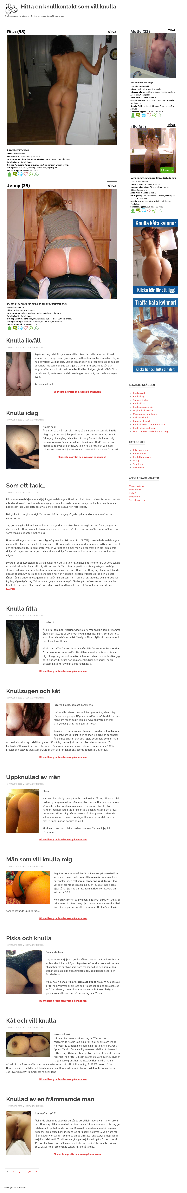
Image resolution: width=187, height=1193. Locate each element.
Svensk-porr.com (137, 499)
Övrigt (136, 460)
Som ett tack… (25, 485)
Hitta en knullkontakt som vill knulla (68, 6)
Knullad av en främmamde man (50, 1099)
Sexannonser (135, 489)
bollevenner (135, 496)
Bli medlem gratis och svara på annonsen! (77, 391)
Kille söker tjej (140, 449)
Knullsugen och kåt (33, 691)
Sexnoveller (31, 492)
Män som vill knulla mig (39, 859)
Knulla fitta (21, 608)
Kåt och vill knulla (31, 1020)
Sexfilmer (138, 463)
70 (29, 1171)
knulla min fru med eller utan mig (150, 431)
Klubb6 (132, 492)
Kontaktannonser (34, 347)
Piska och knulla (29, 938)
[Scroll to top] (182, 1188)
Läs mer (10, 589)
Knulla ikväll (23, 340)
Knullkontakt (139, 453)
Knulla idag (22, 412)
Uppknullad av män (33, 777)
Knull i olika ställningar (144, 427)
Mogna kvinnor (136, 485)
